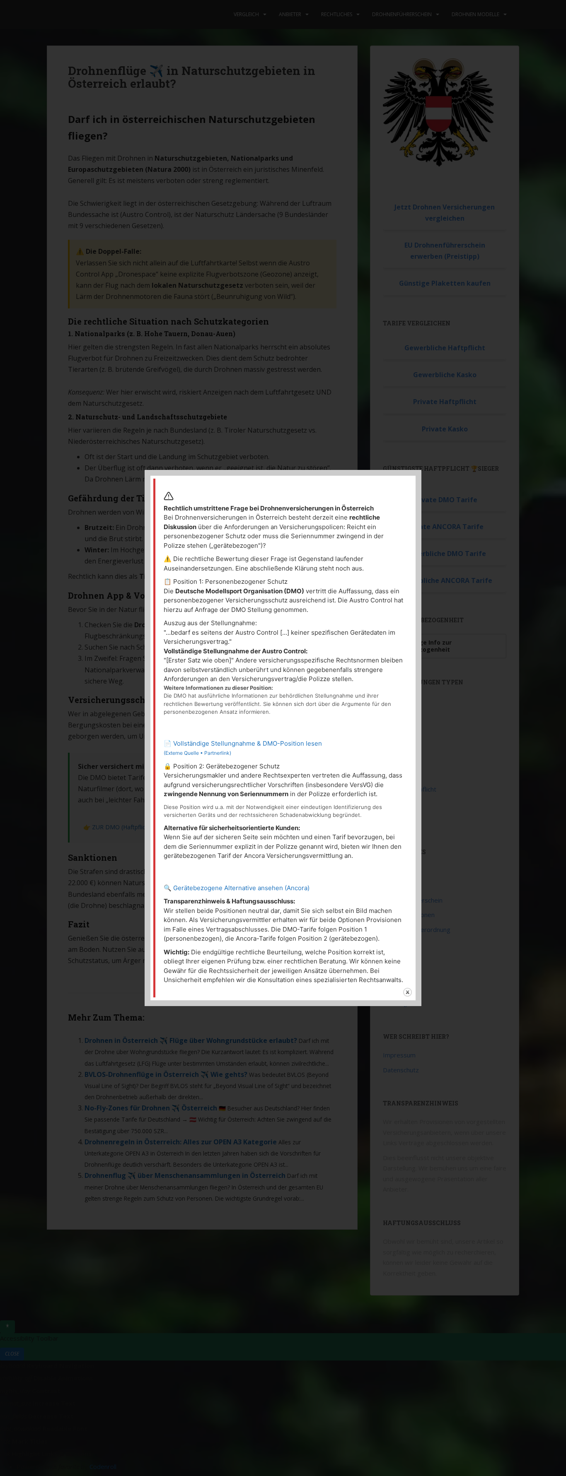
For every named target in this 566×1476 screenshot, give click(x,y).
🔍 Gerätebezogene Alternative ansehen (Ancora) (237, 888)
